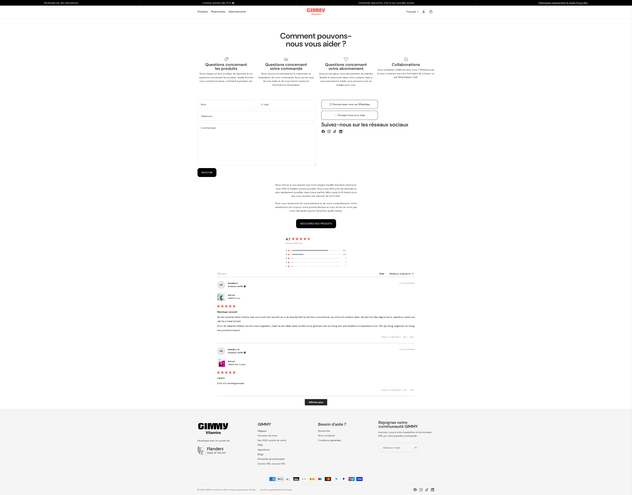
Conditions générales (329, 440)
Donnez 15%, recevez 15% (271, 463)
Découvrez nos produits (316, 223)
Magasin (262, 430)
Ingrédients (264, 449)
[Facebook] (323, 131)
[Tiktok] (335, 131)
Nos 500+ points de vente (272, 440)
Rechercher (324, 430)
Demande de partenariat (271, 458)
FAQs (260, 444)
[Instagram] (329, 131)
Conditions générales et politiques (276, 489)
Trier (382, 273)
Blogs (260, 454)
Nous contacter (326, 435)
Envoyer (206, 172)
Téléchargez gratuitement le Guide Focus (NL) (563, 2)
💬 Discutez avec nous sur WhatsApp (349, 104)
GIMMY (208, 489)
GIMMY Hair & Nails (237, 364)
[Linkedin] (341, 131)
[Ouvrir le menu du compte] (423, 11)
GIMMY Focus (234, 298)
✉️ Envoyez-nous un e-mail (350, 115)
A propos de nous (267, 435)
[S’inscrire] (415, 448)
